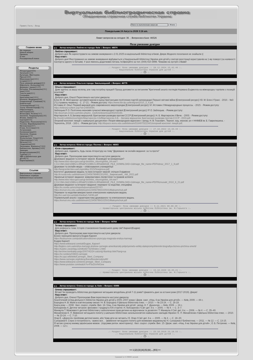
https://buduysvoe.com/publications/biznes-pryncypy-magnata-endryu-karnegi (93, 238)
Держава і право (27, 87)
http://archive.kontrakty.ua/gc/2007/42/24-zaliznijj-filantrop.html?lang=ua (90, 251)
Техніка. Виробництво (30, 124)
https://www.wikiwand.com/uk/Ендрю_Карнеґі (77, 243)
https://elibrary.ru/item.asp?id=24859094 (74, 107)
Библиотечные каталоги (31, 178)
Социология (25, 144)
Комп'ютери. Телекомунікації (27, 104)
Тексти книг (25, 93)
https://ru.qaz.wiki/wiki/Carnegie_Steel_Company (78, 256)
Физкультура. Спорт (29, 138)
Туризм (23, 154)
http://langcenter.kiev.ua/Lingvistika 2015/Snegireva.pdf (81, 169)
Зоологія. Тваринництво (31, 116)
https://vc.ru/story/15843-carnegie (70, 254)
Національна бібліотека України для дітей (145, 70)
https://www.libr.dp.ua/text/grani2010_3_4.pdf (130, 102)
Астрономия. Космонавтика (26, 131)
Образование (26, 140)
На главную (25, 50)
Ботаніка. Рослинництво (31, 89)
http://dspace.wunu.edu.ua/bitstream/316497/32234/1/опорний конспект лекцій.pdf (140, 123)
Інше (22, 91)
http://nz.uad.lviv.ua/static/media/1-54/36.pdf (76, 195)
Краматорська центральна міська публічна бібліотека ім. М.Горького (145, 208)
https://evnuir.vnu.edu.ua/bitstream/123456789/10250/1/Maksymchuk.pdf (90, 190)
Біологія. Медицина (29, 99)
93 (155, 350)
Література (25, 71)
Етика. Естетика (27, 128)
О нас (22, 56)
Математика (25, 126)
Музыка (23, 142)
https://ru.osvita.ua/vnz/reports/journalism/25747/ (78, 187)
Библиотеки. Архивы (29, 148)
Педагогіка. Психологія (30, 122)
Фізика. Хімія (26, 118)
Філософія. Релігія (28, 114)
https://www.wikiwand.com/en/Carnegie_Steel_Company (82, 262)
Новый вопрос (26, 52)
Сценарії (24, 120)
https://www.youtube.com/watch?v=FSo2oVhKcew (79, 264)
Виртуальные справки (30, 173)
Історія (23, 81)
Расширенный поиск (29, 58)
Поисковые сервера (29, 175)
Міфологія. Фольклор (30, 85)
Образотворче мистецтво (26, 111)
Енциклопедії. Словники (31, 101)
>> (159, 350)
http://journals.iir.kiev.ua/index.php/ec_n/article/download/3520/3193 (88, 113)
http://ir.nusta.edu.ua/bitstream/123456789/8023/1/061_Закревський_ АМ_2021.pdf (96, 174)
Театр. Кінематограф (29, 107)
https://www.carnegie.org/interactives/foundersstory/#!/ (81, 259)
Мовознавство (26, 79)
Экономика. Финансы (30, 146)
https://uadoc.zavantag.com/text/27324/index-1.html (80, 249)
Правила (24, 54)
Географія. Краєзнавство (26, 96)
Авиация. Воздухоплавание (28, 151)
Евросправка (26, 160)
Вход (37, 26)
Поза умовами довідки (30, 83)
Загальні (24, 73)
